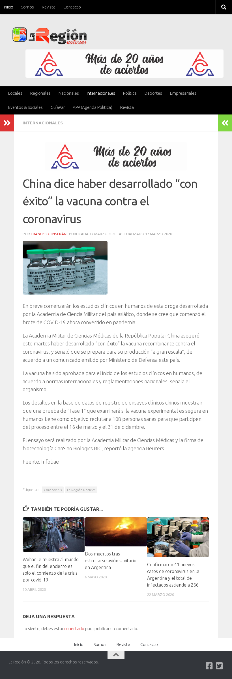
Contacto (72, 7)
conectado (74, 628)
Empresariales (183, 93)
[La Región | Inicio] (49, 36)
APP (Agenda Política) (92, 107)
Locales (15, 93)
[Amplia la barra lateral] (7, 122)
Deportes (153, 93)
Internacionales (101, 93)
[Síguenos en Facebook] (209, 666)
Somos (27, 7)
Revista (48, 7)
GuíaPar (58, 107)
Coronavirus (53, 490)
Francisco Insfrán (48, 234)
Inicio (8, 7)
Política (130, 93)
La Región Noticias (81, 490)
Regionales (40, 93)
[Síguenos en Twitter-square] (220, 666)
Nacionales (69, 93)
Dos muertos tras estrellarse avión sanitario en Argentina (110, 560)
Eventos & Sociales (25, 107)
